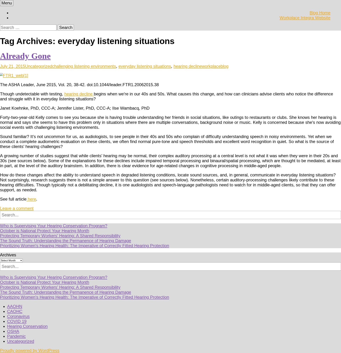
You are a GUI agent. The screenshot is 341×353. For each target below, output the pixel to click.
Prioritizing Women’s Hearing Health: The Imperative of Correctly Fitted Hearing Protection (84, 245)
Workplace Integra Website (305, 17)
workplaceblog (215, 66)
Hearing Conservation (27, 326)
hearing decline (188, 66)
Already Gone (25, 56)
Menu (6, 3)
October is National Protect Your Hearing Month (44, 230)
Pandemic (16, 336)
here (31, 199)
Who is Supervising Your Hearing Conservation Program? (53, 225)
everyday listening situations (144, 66)
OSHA (13, 331)
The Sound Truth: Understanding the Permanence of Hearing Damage (65, 240)
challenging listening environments (84, 66)
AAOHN (14, 306)
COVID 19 (16, 321)
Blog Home (320, 12)
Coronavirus (18, 316)
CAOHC (14, 311)
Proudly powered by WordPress (29, 350)
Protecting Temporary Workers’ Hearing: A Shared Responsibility (60, 235)
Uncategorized (38, 66)
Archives (8, 254)
